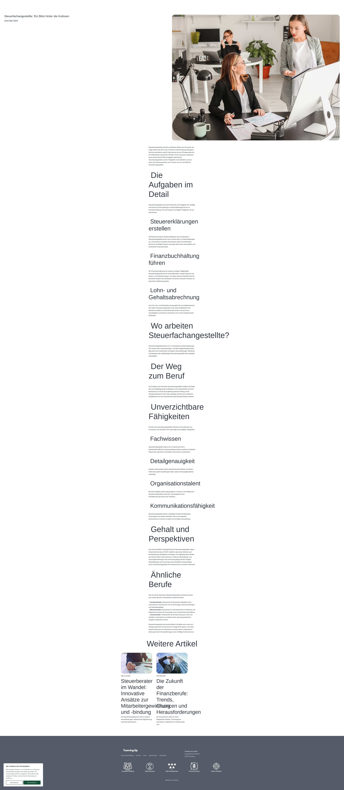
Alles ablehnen (14, 782)
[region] (23, 774)
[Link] (130, 4)
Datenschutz (168, 780)
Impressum (176, 780)
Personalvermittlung (127, 755)
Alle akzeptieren (31, 782)
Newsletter (163, 755)
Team (145, 755)
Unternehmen (153, 755)
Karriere (138, 755)
